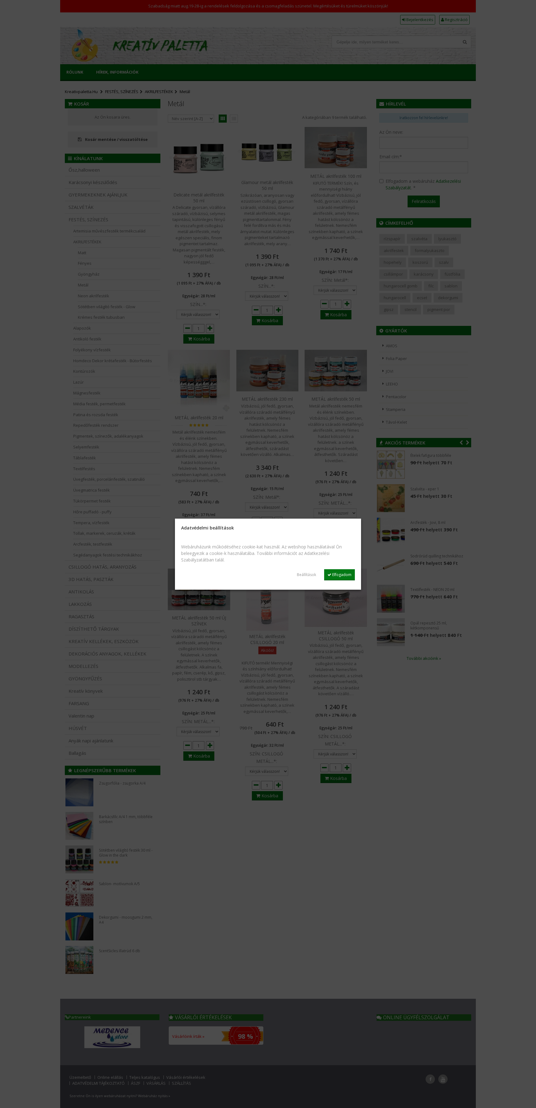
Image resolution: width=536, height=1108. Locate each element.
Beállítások (306, 574)
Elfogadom (341, 574)
